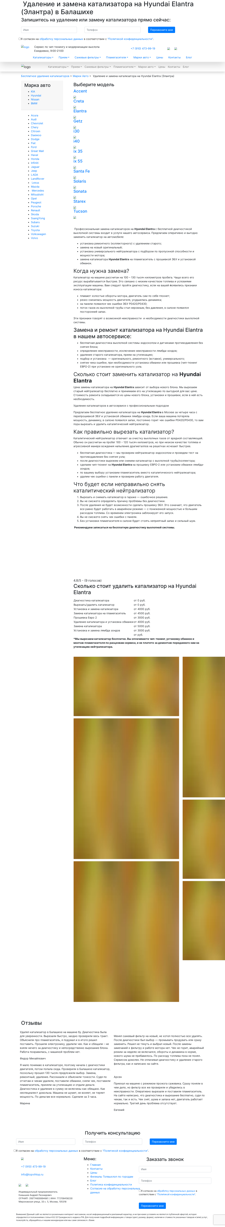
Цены (159, 57)
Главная (95, 1164)
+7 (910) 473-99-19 (143, 48)
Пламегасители (116, 57)
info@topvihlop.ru (32, 1174)
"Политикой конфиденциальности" (130, 39)
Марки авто (141, 57)
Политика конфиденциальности (111, 1184)
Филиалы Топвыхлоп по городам (111, 1176)
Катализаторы (42, 57)
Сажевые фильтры (87, 57)
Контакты (174, 57)
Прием (63, 57)
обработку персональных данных (61, 39)
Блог (189, 57)
